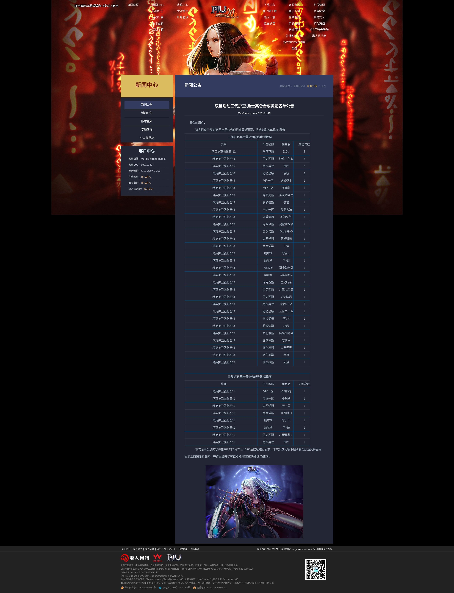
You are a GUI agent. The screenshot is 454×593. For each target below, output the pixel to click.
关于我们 (125, 549)
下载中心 (269, 4)
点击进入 (146, 176)
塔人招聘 (149, 549)
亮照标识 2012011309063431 (211, 587)
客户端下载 (269, 11)
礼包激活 (182, 17)
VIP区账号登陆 (319, 29)
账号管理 (319, 4)
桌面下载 (269, 17)
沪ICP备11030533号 (173, 579)
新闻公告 (158, 11)
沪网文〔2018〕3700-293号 (176, 587)
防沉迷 (172, 549)
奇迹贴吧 (294, 23)
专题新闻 (147, 129)
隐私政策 (195, 549)
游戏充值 (319, 23)
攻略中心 (182, 4)
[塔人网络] (135, 557)
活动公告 (158, 17)
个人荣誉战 (147, 137)
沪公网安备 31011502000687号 (140, 587)
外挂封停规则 (294, 35)
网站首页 (286, 86)
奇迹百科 (294, 29)
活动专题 (158, 29)
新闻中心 (158, 4)
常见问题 (294, 11)
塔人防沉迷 (319, 35)
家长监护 (137, 549)
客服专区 (294, 4)
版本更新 (158, 23)
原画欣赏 (269, 23)
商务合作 (161, 549)
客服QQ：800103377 (267, 549)
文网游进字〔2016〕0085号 (198, 579)
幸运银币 (182, 11)
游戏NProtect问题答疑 (294, 45)
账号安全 (319, 17)
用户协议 (183, 549)
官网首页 (133, 4)
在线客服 (294, 17)
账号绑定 (319, 11)
